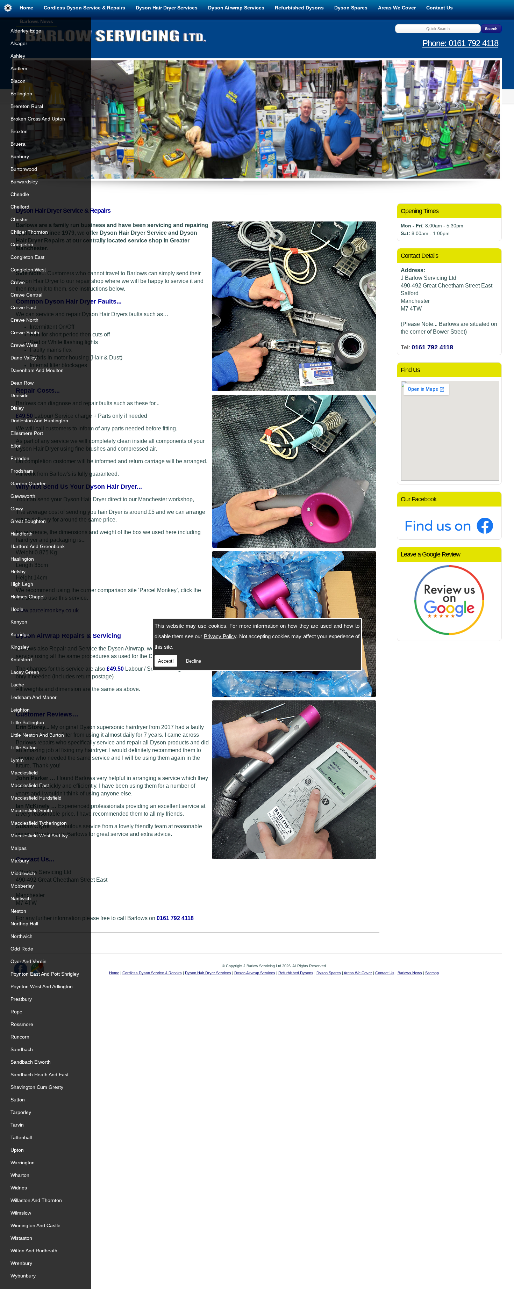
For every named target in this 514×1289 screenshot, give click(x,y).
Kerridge (19, 634)
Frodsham (21, 471)
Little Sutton (23, 747)
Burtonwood (23, 169)
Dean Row (22, 383)
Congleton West (28, 269)
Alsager (18, 43)
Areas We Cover (397, 7)
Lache (17, 684)
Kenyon (18, 622)
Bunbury (19, 156)
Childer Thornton (29, 232)
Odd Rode (21, 949)
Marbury (19, 861)
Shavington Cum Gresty (36, 1087)
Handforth (21, 534)
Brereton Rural (26, 106)
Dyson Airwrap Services (236, 7)
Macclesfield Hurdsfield (36, 798)
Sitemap (432, 973)
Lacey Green (24, 672)
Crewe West (23, 345)
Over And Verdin (28, 961)
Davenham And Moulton (37, 370)
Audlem (18, 68)
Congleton (21, 244)
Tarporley (20, 1112)
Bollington (21, 93)
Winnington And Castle (35, 1225)
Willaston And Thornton (36, 1200)
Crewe (17, 282)
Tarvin (17, 1125)
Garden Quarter (28, 483)
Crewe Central (26, 295)
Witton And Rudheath (33, 1250)
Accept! (166, 661)
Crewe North (24, 320)
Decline (193, 661)
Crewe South (24, 332)
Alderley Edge (25, 31)
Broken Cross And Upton (37, 119)
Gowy (16, 508)
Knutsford (21, 659)
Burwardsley (24, 181)
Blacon (18, 81)
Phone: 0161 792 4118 (460, 43)
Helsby (18, 571)
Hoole (16, 609)
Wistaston (21, 1238)
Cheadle (19, 194)
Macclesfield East (29, 785)
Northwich (21, 936)
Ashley (17, 56)
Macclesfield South (31, 810)
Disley (17, 408)
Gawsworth (22, 496)
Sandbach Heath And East (39, 1074)
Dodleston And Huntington (39, 420)
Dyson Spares (350, 7)
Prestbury (21, 999)
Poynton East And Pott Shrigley (44, 974)
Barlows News (410, 973)
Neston (18, 911)
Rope (16, 1011)
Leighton (20, 710)
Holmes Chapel (27, 596)
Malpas (18, 848)
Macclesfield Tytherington (38, 823)
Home (26, 7)
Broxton (19, 131)
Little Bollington (27, 722)
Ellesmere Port (26, 433)
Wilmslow (20, 1213)
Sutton (17, 1099)
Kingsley (19, 647)
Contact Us (439, 7)
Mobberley (22, 886)
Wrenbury (21, 1263)
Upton (17, 1150)
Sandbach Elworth (30, 1062)
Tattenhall (21, 1137)
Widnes (18, 1187)
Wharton (19, 1175)
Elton (16, 446)
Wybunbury (23, 1276)
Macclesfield (24, 772)
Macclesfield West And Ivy (39, 835)
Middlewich (22, 873)
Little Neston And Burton (37, 735)
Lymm (17, 760)
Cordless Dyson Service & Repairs (84, 7)
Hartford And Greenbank (37, 546)
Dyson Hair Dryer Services (167, 7)
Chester (19, 219)
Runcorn (19, 1037)
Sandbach (21, 1049)
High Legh (21, 584)
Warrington (22, 1162)
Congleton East (27, 257)
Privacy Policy (220, 636)
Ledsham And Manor (33, 697)
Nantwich (20, 898)
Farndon (19, 458)
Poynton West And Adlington (41, 986)
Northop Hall (24, 923)
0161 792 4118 (432, 347)
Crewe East (23, 307)
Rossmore (21, 1024)
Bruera (18, 144)
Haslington (22, 559)
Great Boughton (28, 521)
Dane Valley (23, 358)
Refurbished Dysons (299, 7)
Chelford (19, 207)
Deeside (19, 395)
